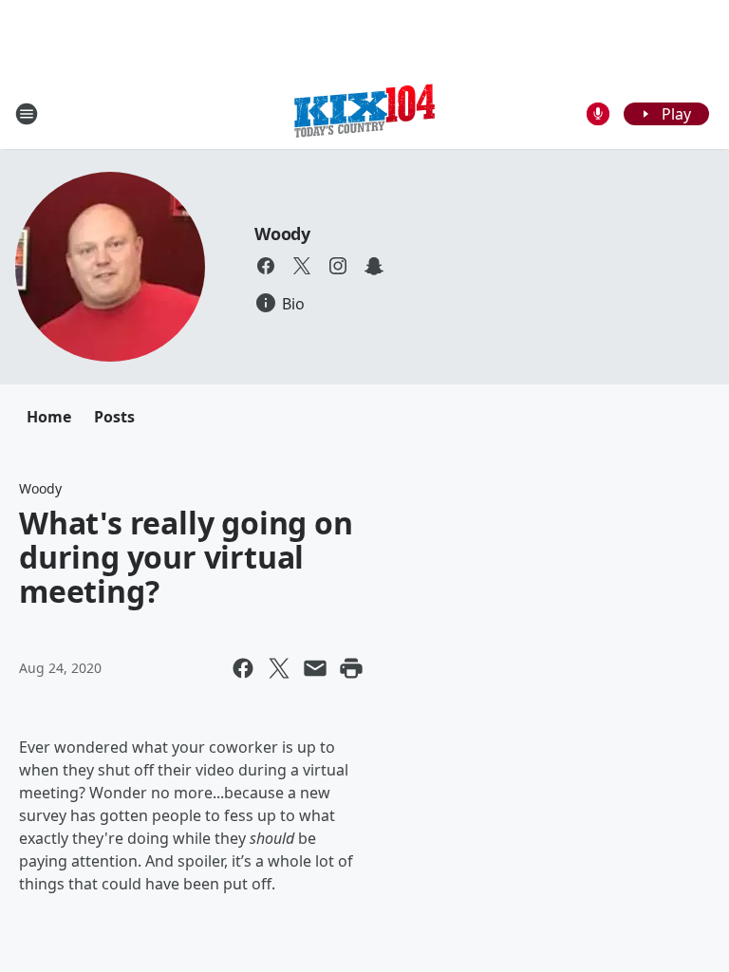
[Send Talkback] (598, 114)
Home (49, 416)
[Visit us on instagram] (338, 265)
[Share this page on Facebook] (243, 668)
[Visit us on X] (301, 265)
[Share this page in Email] (315, 668)
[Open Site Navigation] (26, 114)
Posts (114, 416)
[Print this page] (351, 668)
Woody (282, 233)
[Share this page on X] (279, 668)
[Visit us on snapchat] (374, 265)
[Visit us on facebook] (265, 265)
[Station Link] (364, 113)
